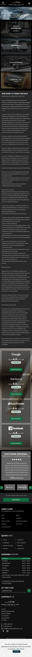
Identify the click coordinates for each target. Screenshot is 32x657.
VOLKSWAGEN (5, 527)
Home (5, 540)
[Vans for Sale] (16, 3)
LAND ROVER (5, 521)
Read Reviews (16, 369)
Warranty (20, 545)
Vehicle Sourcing (8, 545)
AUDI (3, 515)
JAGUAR (18, 518)
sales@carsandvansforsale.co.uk (12, 628)
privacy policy (22, 638)
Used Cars (20, 540)
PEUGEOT (19, 524)
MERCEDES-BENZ (21, 521)
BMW (17, 515)
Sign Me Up (16, 500)
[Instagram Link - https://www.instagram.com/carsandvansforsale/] (7, 631)
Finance (5, 548)
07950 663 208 (7, 624)
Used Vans (6, 542)
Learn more (20, 649)
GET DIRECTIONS (7, 588)
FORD (3, 518)
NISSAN (3, 524)
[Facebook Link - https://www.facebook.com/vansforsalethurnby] (3, 631)
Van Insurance (21, 542)
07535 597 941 (7, 626)
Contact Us (20, 548)
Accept (16, 651)
